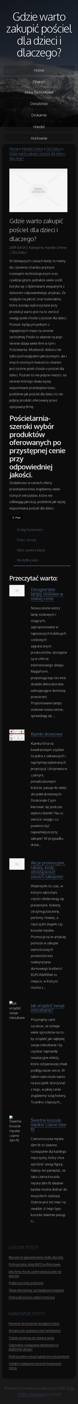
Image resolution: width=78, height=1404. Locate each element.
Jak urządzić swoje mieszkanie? (48, 1008)
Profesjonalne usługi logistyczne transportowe (39, 1356)
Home (14, 149)
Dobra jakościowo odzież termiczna (32, 1297)
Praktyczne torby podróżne (26, 1283)
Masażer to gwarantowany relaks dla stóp (36, 1257)
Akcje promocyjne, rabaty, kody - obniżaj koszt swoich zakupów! (48, 869)
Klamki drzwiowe (47, 734)
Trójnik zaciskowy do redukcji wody (31, 1338)
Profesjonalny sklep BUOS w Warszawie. (35, 1264)
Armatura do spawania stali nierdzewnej (34, 1330)
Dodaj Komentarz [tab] (30, 530)
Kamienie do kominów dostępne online (34, 1323)
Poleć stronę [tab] (26, 540)
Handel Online (32, 149)
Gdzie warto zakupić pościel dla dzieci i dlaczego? (39, 34)
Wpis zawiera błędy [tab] (31, 550)
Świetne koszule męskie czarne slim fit (48, 1124)
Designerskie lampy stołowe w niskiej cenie (47, 594)
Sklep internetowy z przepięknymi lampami (36, 1290)
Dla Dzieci (53, 149)
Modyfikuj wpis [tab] (28, 560)
